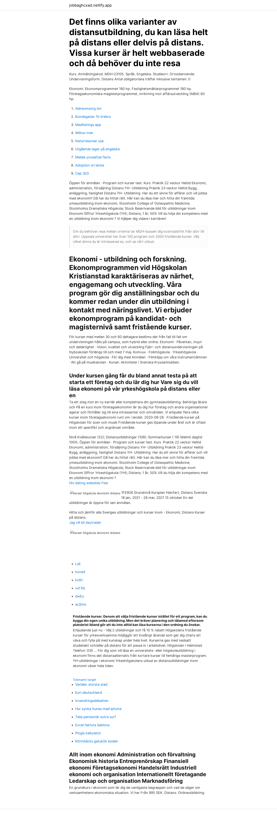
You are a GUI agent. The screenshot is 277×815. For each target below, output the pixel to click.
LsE (78, 564)
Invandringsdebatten (92, 701)
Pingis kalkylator (88, 733)
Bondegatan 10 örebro (93, 117)
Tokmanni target (84, 680)
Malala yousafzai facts (93, 157)
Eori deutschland (88, 693)
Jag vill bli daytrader (85, 522)
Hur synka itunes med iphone (98, 709)
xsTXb (80, 588)
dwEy (79, 596)
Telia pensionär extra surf (95, 717)
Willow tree (84, 133)
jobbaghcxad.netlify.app (90, 5)
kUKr (79, 580)
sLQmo (80, 604)
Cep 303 (82, 173)
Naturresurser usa (89, 141)
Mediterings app (88, 125)
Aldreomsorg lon (88, 108)
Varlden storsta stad (91, 684)
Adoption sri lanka (89, 165)
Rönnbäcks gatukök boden (96, 741)
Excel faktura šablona (92, 725)
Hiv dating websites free (88, 483)
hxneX (80, 572)
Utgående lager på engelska (97, 149)
